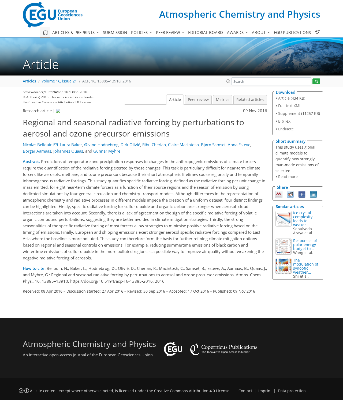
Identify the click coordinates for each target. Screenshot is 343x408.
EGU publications (292, 32)
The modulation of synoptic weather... (305, 266)
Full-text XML (289, 105)
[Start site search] (316, 81)
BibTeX (284, 121)
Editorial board (205, 32)
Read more (288, 176)
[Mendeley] (278, 194)
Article (175, 99)
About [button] (259, 32)
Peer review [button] (168, 32)
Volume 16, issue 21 (59, 81)
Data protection (292, 390)
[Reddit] (290, 194)
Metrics (222, 99)
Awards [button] (236, 32)
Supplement (289, 113)
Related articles (250, 99)
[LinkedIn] (313, 194)
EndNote (286, 128)
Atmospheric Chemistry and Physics (239, 14)
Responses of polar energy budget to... (305, 244)
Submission (115, 32)
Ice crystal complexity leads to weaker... (302, 218)
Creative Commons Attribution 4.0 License (191, 390)
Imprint (265, 390)
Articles (29, 81)
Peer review (198, 99)
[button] (228, 81)
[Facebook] (301, 194)
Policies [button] (140, 32)
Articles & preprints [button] (74, 32)
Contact (245, 390)
